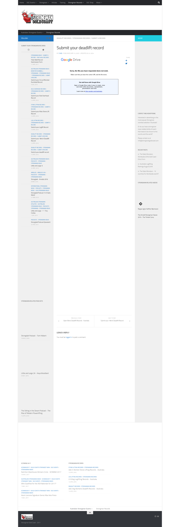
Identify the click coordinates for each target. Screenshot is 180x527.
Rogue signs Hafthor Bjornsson (148, 209)
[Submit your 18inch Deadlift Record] (25, 137)
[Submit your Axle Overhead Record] (25, 92)
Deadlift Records (64, 38)
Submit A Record (98, 38)
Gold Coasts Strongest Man (40, 467)
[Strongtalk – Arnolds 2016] (25, 175)
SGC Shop (89, 3)
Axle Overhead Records (38, 89)
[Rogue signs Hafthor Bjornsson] (148, 196)
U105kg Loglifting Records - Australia (83, 479)
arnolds (33, 172)
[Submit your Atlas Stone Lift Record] (25, 108)
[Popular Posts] (43, 50)
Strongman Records (75, 3)
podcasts (34, 161)
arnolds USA (41, 172)
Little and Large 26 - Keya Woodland (35, 373)
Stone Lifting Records (38, 104)
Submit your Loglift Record (39, 127)
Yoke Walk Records (43, 57)
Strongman (43, 3)
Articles (54, 3)
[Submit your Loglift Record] (25, 123)
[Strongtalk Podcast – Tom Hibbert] (35, 318)
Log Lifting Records (37, 120)
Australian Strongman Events (31, 32)
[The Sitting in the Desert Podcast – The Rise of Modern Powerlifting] (35, 393)
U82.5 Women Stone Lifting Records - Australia (86, 470)
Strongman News (36, 55)
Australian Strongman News (40, 69)
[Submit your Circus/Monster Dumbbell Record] (25, 72)
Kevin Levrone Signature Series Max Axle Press (38, 495)
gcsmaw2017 (25, 467)
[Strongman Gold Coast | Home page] (37, 16)
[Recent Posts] (28, 50)
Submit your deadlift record (40, 152)
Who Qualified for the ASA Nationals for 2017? (38, 484)
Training (62, 3)
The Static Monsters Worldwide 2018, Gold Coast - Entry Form (147, 156)
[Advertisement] (121, 21)
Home (22, 3)
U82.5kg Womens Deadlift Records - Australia (86, 489)
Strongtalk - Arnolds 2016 (39, 179)
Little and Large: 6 (37, 166)
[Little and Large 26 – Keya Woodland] (35, 356)
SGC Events (31, 3)
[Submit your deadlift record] (25, 151)
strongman (34, 73)
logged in (69, 337)
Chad (60, 53)
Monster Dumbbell (37, 71)
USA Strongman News (42, 190)
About (98, 3)
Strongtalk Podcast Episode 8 (40, 222)
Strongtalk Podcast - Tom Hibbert (33, 336)
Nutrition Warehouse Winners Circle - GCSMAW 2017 (41, 472)
